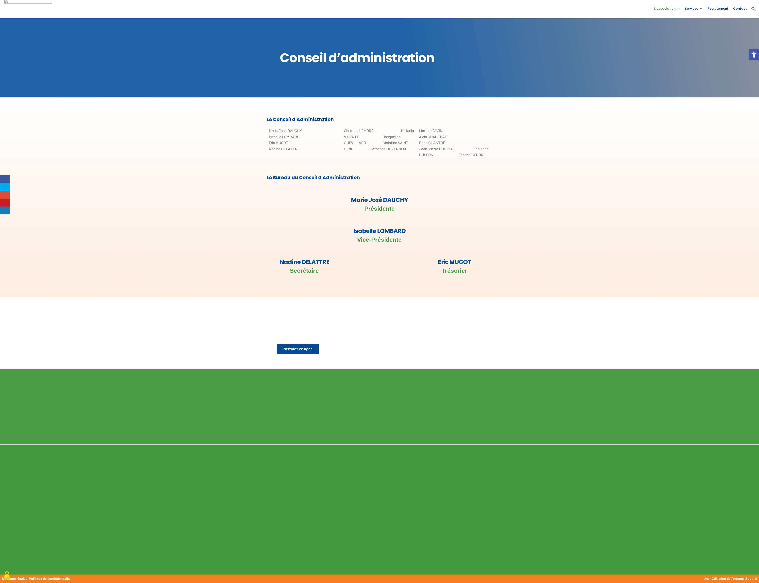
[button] (754, 54)
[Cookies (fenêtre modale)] (7, 576)
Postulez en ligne (298, 349)
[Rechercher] (753, 8)
